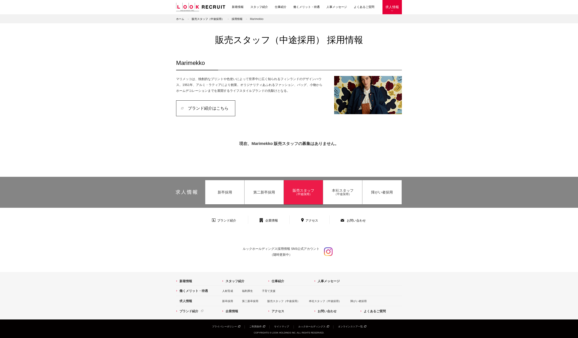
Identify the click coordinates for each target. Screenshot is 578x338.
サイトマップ (281, 326)
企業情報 (271, 220)
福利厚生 (247, 291)
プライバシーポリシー (224, 326)
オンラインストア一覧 (350, 326)
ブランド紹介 (226, 220)
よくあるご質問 (364, 7)
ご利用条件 (255, 326)
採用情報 (237, 19)
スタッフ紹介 (259, 7)
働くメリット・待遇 (306, 7)
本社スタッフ (343, 192)
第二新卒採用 (264, 192)
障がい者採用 (382, 192)
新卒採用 (225, 192)
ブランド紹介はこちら (208, 108)
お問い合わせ (356, 220)
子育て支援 (268, 291)
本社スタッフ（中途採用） (325, 301)
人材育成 (227, 291)
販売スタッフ (303, 192)
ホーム (180, 19)
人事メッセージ (336, 7)
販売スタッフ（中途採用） (208, 19)
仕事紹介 (281, 7)
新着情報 (238, 7)
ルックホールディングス (312, 326)
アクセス (311, 220)
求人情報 (392, 7)
